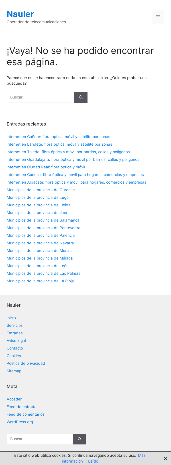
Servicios (15, 325)
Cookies (14, 356)
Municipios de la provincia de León (38, 266)
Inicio (11, 318)
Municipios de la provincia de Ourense (41, 190)
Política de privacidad (26, 363)
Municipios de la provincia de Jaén (37, 212)
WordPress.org (20, 422)
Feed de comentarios (26, 414)
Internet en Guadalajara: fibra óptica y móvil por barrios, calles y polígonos (73, 159)
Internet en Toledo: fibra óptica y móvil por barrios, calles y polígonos (68, 152)
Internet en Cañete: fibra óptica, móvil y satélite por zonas (58, 136)
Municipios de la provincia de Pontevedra (43, 228)
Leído (93, 461)
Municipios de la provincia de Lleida (39, 205)
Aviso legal (16, 340)
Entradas (15, 333)
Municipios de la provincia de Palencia (41, 235)
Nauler (20, 14)
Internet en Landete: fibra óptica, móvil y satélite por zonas (59, 144)
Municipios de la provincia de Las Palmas (43, 273)
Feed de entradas (23, 406)
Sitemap (14, 371)
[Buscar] (81, 97)
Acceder (14, 399)
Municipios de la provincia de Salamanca (43, 220)
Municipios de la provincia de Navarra (40, 243)
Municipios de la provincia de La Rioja (40, 281)
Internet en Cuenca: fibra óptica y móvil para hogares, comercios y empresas (75, 174)
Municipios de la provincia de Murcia (39, 250)
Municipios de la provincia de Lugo (38, 197)
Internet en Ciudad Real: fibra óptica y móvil (46, 167)
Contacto (15, 348)
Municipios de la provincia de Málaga (40, 258)
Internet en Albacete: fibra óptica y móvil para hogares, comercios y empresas (76, 182)
